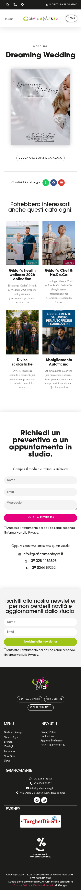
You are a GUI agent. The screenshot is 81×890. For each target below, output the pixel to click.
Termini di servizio (44, 885)
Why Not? (9, 756)
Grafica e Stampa (13, 732)
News (7, 761)
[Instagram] (44, 800)
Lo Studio (9, 751)
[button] (9, 18)
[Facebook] (37, 800)
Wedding (40, 47)
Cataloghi (9, 746)
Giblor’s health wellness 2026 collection (22, 275)
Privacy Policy (22, 885)
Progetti (8, 742)
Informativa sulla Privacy (21, 532)
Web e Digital (11, 737)
